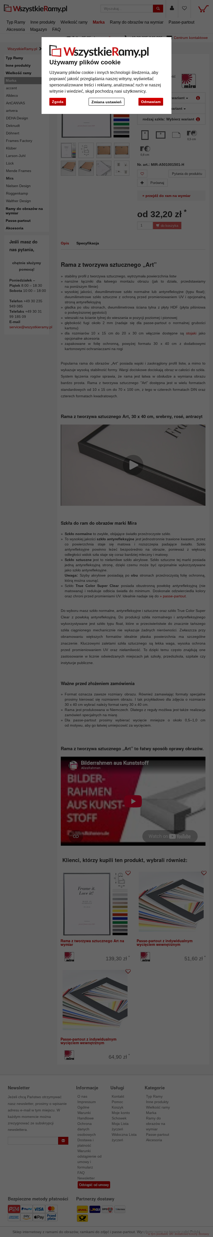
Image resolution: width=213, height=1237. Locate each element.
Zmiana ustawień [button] (106, 102)
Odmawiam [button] (151, 102)
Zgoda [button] (57, 102)
